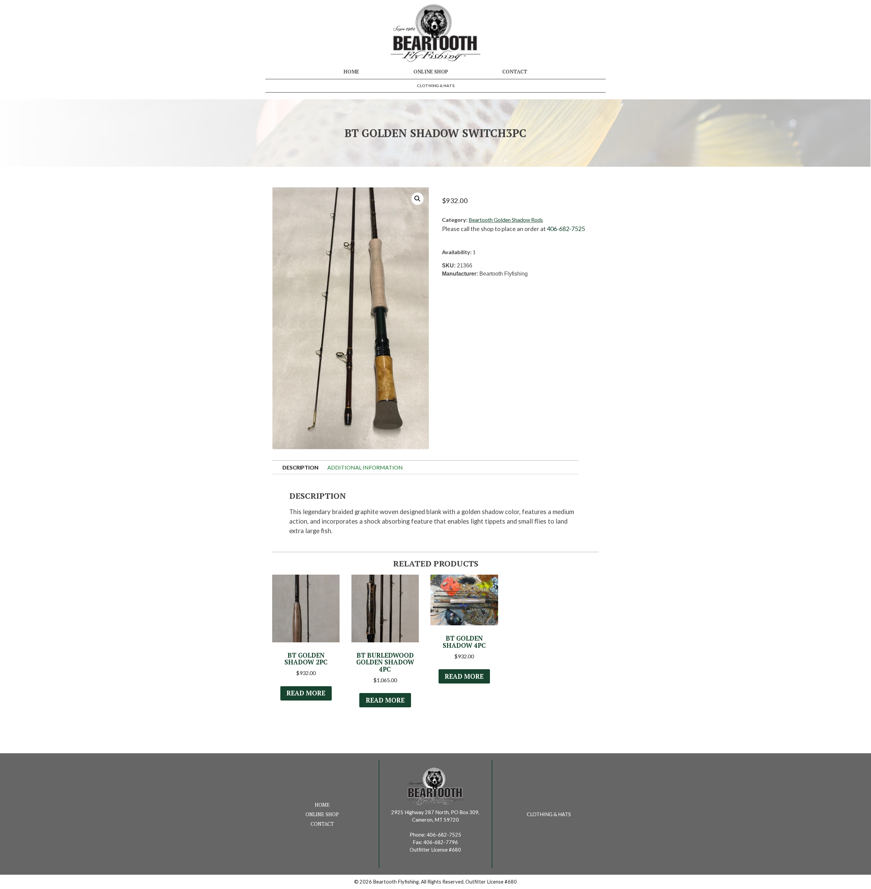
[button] (417, 199)
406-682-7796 (440, 842)
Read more (305, 693)
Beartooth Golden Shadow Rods (506, 219)
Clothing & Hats (436, 85)
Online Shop (430, 71)
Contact (514, 71)
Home (351, 71)
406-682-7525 (566, 228)
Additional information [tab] (365, 467)
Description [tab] (300, 467)
